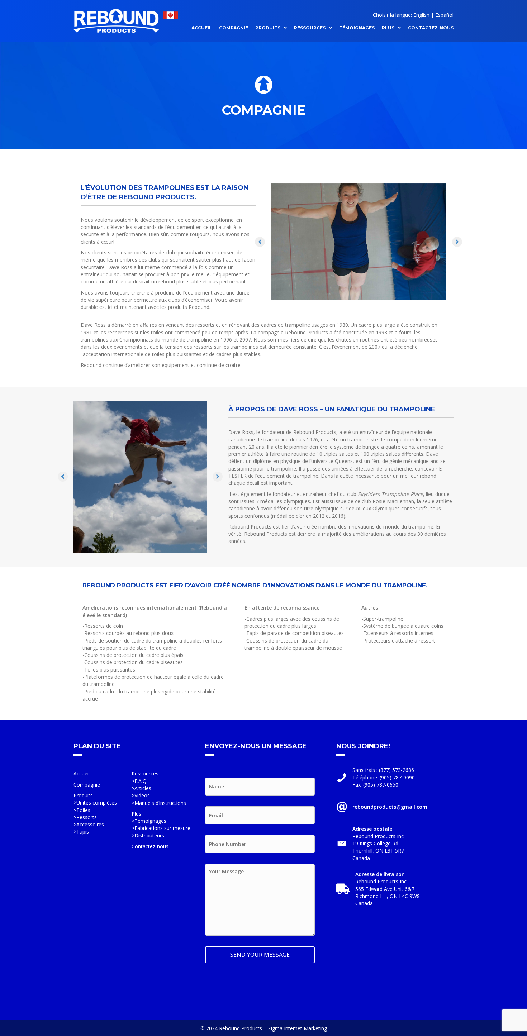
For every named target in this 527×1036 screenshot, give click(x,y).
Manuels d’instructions (160, 802)
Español (444, 14)
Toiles (83, 810)
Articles (142, 788)
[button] (260, 242)
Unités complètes (96, 802)
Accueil (81, 773)
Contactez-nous (150, 846)
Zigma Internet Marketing (297, 1028)
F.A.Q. (141, 781)
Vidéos (142, 795)
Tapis (82, 831)
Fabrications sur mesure (162, 828)
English (421, 14)
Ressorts (86, 817)
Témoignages (150, 820)
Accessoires (90, 824)
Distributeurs (149, 835)
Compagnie (86, 784)
